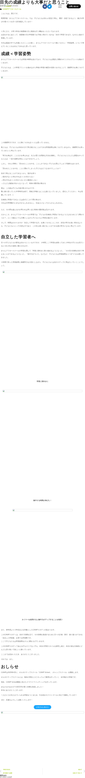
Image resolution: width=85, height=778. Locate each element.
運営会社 (3, 775)
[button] (42, 6)
